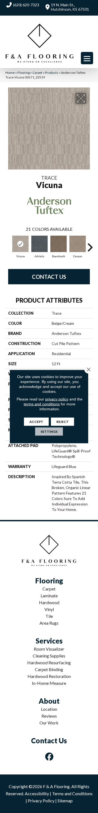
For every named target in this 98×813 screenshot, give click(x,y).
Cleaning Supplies (49, 655)
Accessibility (37, 793)
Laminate (49, 595)
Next (90, 244)
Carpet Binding (49, 669)
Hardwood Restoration (49, 676)
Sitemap (65, 800)
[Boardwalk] (58, 243)
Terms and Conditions (72, 793)
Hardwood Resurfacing (49, 662)
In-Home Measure (49, 683)
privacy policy (56, 399)
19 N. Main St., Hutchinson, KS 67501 (70, 6)
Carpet (37, 73)
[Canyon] (77, 243)
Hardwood (49, 602)
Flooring (23, 73)
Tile (49, 616)
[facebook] (49, 756)
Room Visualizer (49, 648)
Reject (62, 422)
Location (49, 709)
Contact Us (49, 276)
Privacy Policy (41, 800)
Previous (8, 244)
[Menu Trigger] (87, 58)
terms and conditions (42, 404)
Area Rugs (49, 622)
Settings (49, 431)
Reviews (49, 715)
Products (51, 73)
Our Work (49, 722)
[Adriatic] (39, 243)
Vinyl (49, 609)
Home (10, 73)
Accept (36, 422)
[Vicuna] (20, 243)
